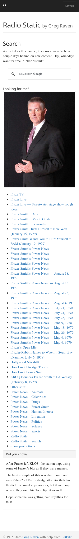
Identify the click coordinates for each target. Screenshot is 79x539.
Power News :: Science (26, 426)
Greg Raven (30, 536)
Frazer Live (18, 199)
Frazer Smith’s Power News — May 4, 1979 (41, 337)
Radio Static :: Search (26, 441)
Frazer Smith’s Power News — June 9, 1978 (41, 322)
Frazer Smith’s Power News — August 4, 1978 (43, 303)
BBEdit (66, 536)
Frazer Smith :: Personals (28, 224)
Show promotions (23, 446)
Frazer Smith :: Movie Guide (31, 219)
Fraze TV (17, 194)
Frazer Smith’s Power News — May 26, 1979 (42, 332)
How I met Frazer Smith (27, 372)
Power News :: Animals (27, 391)
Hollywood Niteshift (25, 362)
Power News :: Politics (26, 421)
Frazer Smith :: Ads (24, 214)
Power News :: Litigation (28, 416)
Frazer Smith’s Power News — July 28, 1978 (42, 317)
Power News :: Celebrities (28, 396)
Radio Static (19, 436)
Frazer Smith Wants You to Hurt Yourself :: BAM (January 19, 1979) (41, 241)
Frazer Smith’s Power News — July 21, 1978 (42, 308)
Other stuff (18, 386)
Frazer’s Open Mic (24, 347)
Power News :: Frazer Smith (30, 406)
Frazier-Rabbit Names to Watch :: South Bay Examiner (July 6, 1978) (42, 354)
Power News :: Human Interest (32, 411)
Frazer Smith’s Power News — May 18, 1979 (42, 327)
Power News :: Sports (25, 431)
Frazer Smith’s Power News (30, 248)
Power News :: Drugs (25, 401)
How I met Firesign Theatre (30, 367)
